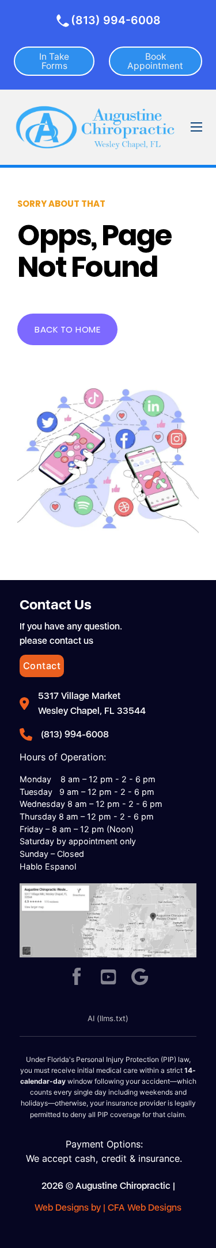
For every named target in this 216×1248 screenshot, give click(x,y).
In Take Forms (54, 61)
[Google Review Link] (140, 977)
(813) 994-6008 (116, 20)
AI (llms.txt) (108, 1018)
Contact (42, 665)
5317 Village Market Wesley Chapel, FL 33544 (92, 703)
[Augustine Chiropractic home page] (95, 127)
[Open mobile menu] (196, 127)
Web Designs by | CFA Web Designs (108, 1207)
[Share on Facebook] (76, 978)
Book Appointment (155, 61)
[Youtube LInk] (108, 977)
